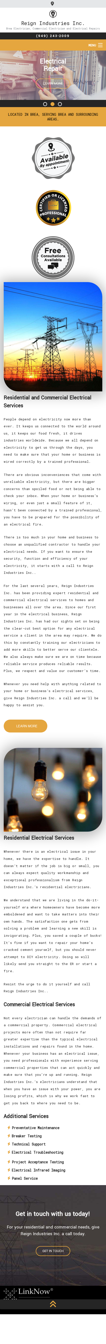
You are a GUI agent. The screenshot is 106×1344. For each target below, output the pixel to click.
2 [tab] (53, 104)
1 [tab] (45, 104)
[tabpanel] (53, 76)
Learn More (53, 83)
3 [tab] (60, 104)
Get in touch (53, 1251)
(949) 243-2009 (53, 36)
